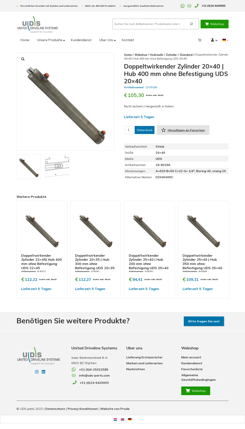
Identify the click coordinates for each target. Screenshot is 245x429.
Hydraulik (156, 54)
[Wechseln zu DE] (129, 419)
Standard (186, 54)
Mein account (191, 357)
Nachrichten (135, 369)
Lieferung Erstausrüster (144, 357)
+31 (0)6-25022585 (93, 369)
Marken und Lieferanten (144, 363)
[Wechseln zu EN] (122, 419)
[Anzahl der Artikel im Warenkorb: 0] (199, 40)
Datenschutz (55, 409)
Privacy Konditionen (83, 409)
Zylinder (171, 54)
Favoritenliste (192, 369)
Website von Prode (115, 409)
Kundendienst (191, 363)
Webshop (217, 24)
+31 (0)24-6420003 (213, 5)
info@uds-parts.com (94, 375)
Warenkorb (145, 130)
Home (128, 54)
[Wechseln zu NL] (115, 419)
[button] (23, 59)
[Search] (191, 24)
